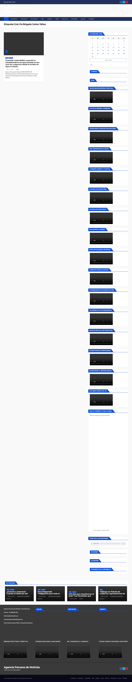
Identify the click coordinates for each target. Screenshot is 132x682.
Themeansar (29, 678)
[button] (127, 19)
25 (97, 53)
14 (113, 47)
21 (113, 50)
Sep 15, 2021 (10, 69)
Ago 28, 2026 (42, 596)
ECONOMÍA (34, 19)
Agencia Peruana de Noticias (22, 667)
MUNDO (49, 19)
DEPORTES (24, 19)
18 (97, 50)
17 (92, 50)
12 (103, 47)
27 (108, 53)
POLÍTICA (65, 19)
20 (108, 50)
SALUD (83, 19)
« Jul (91, 65)
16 (124, 47)
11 (97, 47)
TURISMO (91, 19)
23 (124, 50)
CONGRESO (13, 19)
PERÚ (57, 19)
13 (108, 47)
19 (103, 50)
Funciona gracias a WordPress (11, 678)
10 (92, 47)
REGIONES (74, 19)
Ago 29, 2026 (11, 596)
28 (113, 53)
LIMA (42, 19)
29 (118, 53)
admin (17, 69)
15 (118, 47)
